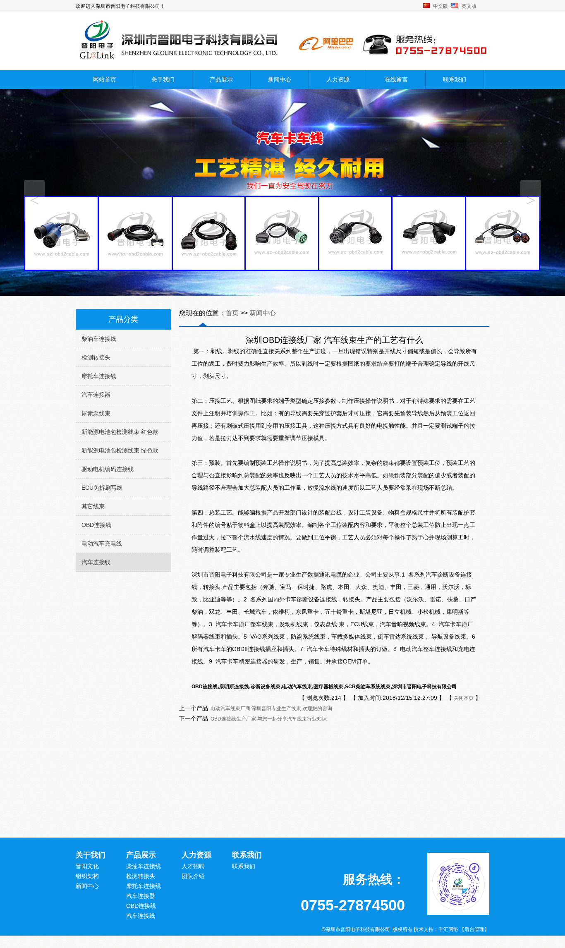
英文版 (469, 6)
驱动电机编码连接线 (107, 469)
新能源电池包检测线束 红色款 (119, 432)
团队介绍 (193, 876)
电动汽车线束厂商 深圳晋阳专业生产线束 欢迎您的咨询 (270, 708)
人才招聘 (193, 866)
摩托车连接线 (98, 376)
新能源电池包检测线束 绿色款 (119, 450)
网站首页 (104, 79)
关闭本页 (464, 698)
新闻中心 (279, 79)
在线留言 (396, 79)
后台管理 (474, 929)
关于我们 (163, 79)
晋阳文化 (87, 866)
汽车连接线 (95, 562)
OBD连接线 (96, 525)
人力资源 (338, 79)
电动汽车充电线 (101, 543)
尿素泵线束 (95, 413)
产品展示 (221, 79)
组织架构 (87, 876)
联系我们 (454, 79)
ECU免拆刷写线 (101, 487)
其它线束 (93, 506)
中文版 (440, 6)
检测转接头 (95, 357)
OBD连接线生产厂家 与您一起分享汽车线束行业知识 (267, 719)
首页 (232, 312)
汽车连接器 (95, 394)
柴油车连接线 (98, 338)
